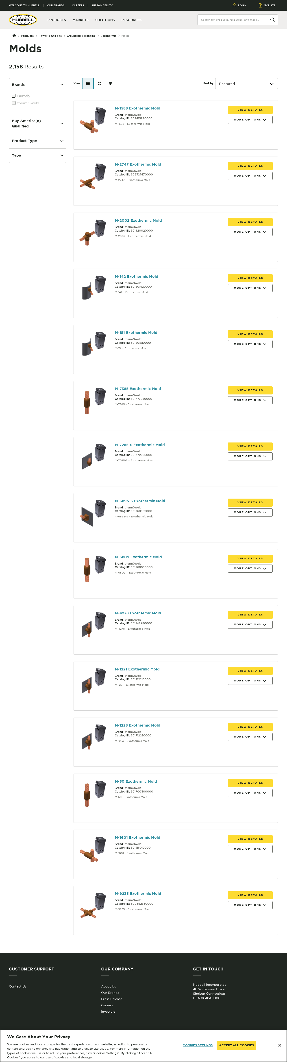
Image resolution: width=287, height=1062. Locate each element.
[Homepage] (15, 36)
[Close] (280, 1045)
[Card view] (99, 83)
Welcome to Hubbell (24, 5)
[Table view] (110, 83)
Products (27, 35)
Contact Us (17, 986)
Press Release (111, 999)
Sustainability (102, 5)
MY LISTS (269, 5)
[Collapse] (61, 85)
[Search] (272, 19)
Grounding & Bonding (81, 35)
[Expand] (61, 124)
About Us (108, 986)
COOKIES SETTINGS (198, 1045)
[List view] (88, 83)
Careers (78, 5)
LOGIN (242, 5)
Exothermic (108, 35)
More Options (247, 119)
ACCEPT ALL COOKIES (236, 1045)
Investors (108, 1011)
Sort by (208, 83)
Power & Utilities (50, 35)
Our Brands (56, 5)
